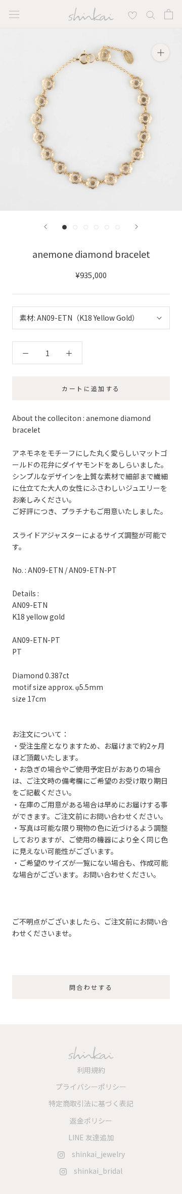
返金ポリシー (91, 1120)
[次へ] (136, 226)
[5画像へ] (107, 227)
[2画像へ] (75, 227)
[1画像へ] (64, 227)
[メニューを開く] (14, 14)
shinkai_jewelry (95, 1154)
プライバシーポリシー (91, 1087)
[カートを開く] (168, 14)
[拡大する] (160, 52)
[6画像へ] (117, 227)
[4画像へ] (96, 227)
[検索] (132, 14)
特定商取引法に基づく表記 (91, 1103)
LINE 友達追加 (91, 1137)
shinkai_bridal (94, 1171)
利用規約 (91, 1070)
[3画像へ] (85, 227)
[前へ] (45, 226)
